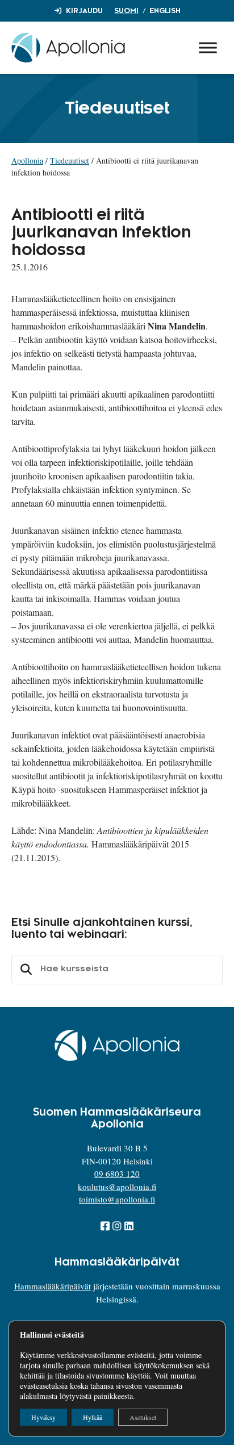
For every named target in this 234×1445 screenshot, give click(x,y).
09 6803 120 (117, 1173)
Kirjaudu (84, 10)
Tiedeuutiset (69, 160)
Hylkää (92, 1417)
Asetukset (142, 1417)
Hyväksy (43, 1417)
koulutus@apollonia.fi (117, 1186)
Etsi (24, 969)
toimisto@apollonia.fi (117, 1199)
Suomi (126, 10)
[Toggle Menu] (208, 47)
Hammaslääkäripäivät (52, 1286)
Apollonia (27, 160)
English (165, 10)
